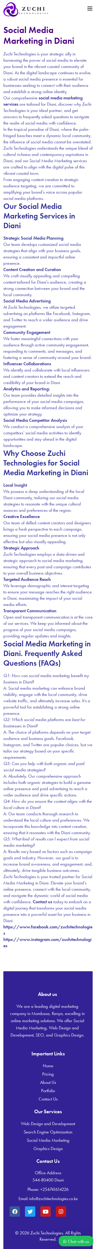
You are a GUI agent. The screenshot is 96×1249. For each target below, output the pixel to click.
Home (48, 1066)
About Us (48, 1082)
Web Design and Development (48, 1124)
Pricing (48, 1074)
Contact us (42, 902)
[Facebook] (15, 1211)
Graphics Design (48, 1148)
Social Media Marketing (48, 1140)
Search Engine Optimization (48, 1132)
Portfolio (48, 1091)
